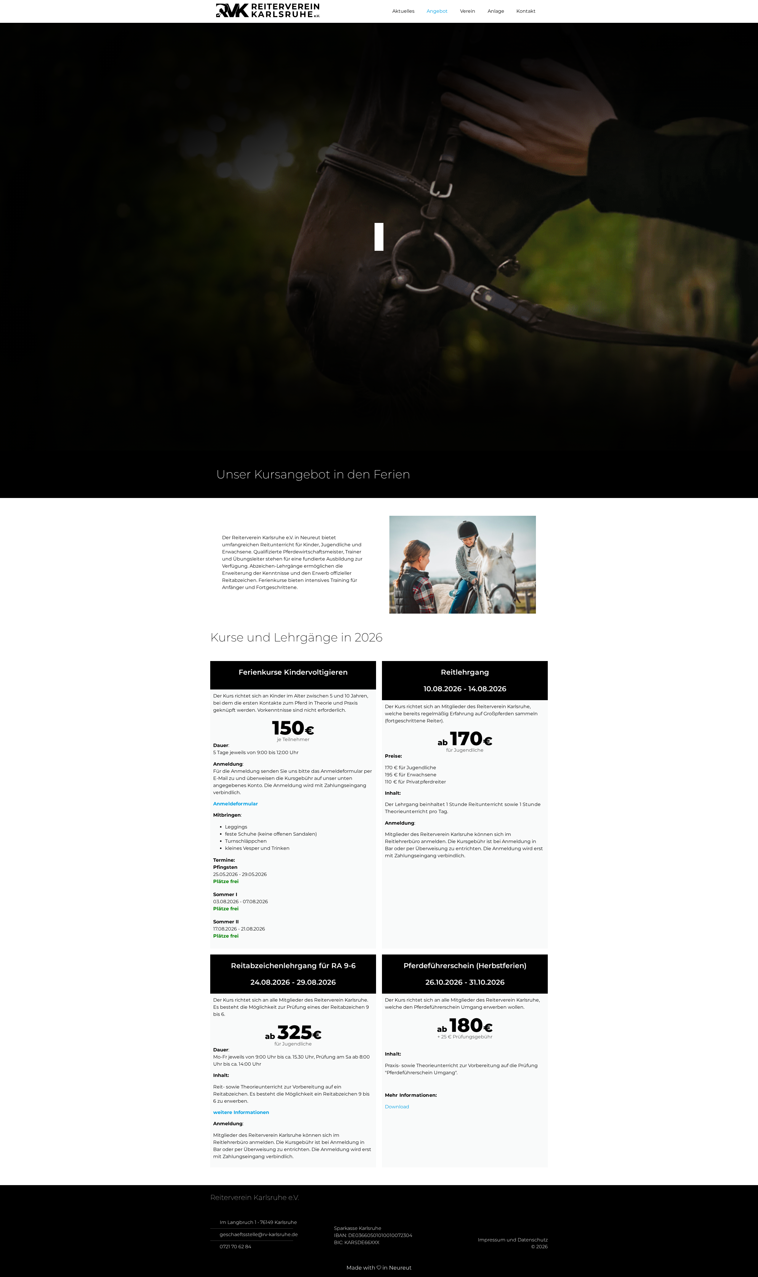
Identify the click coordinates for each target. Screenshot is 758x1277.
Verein (467, 11)
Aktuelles (403, 11)
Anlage (496, 11)
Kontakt (526, 11)
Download (397, 1107)
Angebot (437, 11)
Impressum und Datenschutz (513, 1240)
